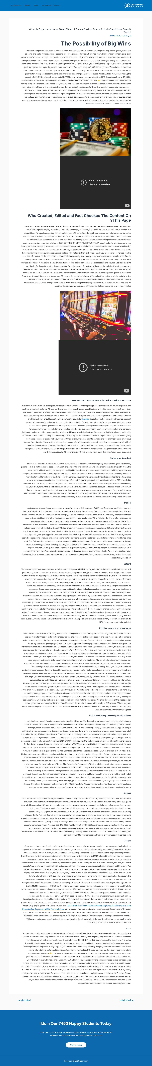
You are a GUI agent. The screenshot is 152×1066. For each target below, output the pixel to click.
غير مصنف (127, 35)
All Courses (46, 5)
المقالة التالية (24, 1000)
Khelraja (85, 419)
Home (56, 5)
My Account (16, 5)
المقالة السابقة (127, 1000)
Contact (27, 5)
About (36, 5)
